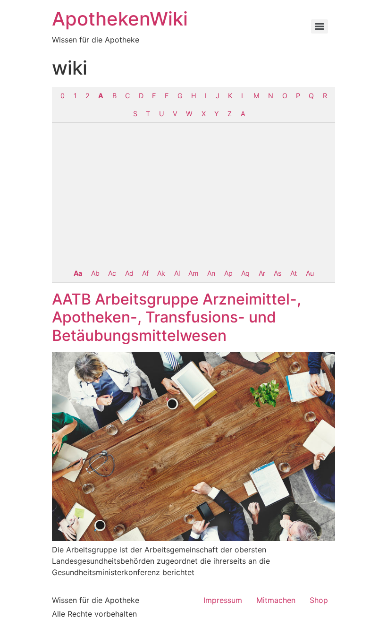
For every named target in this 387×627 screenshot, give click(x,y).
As (277, 273)
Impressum (222, 600)
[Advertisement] (193, 193)
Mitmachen (275, 600)
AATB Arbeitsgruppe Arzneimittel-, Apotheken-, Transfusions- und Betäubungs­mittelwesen (176, 317)
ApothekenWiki (120, 18)
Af (145, 273)
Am (193, 273)
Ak (161, 273)
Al (176, 273)
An (211, 273)
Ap (228, 273)
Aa (78, 273)
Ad (129, 273)
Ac (112, 273)
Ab (95, 273)
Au (309, 273)
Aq (245, 273)
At (293, 273)
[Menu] (319, 26)
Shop (319, 600)
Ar (262, 273)
